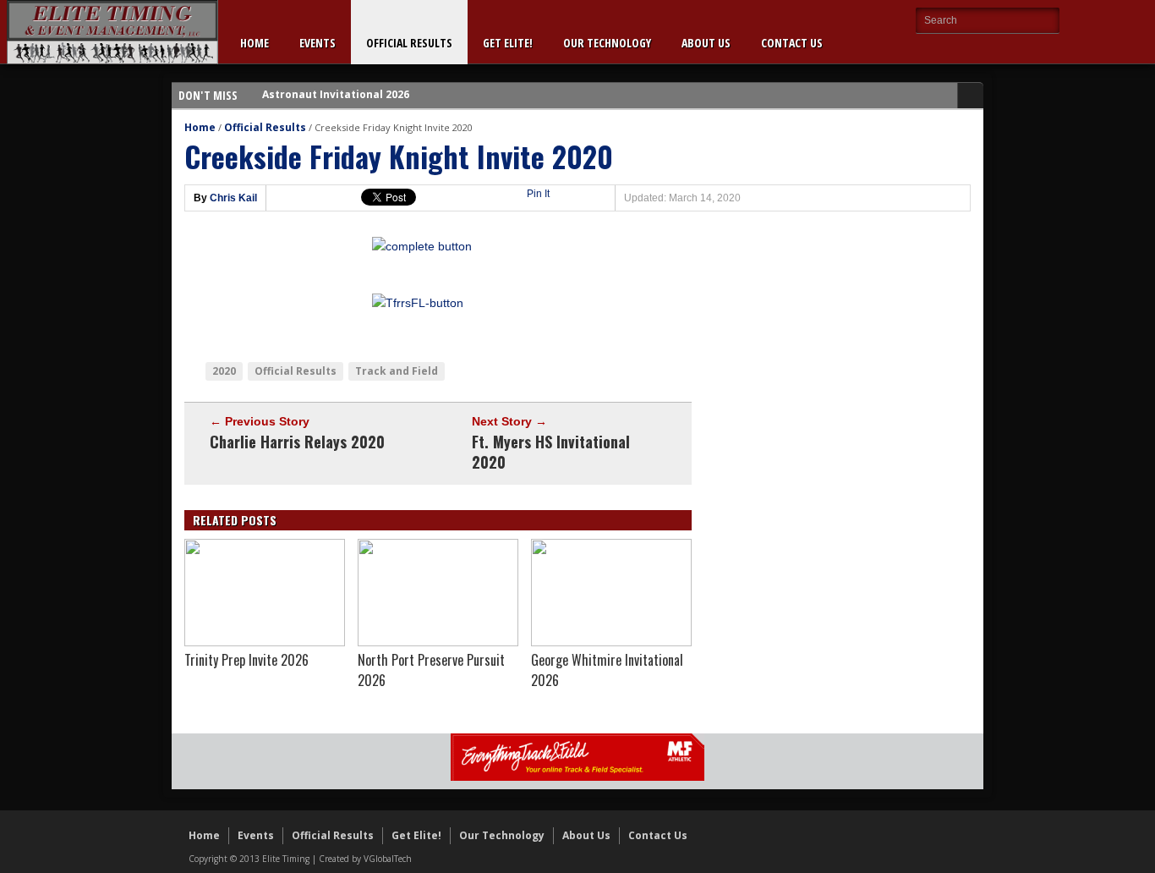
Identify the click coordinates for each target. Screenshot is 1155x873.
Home (254, 43)
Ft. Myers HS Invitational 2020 (551, 451)
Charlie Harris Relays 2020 (297, 441)
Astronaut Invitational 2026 (335, 85)
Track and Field (396, 371)
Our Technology (607, 43)
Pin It (538, 194)
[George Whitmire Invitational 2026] (611, 642)
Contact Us (792, 43)
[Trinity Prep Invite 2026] (264, 642)
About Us (706, 43)
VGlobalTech (388, 859)
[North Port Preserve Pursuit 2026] (438, 642)
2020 (224, 371)
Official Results (409, 43)
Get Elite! (508, 43)
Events (317, 43)
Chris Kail (233, 198)
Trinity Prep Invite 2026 (246, 660)
